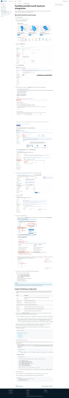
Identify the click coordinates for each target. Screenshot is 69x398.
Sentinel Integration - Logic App (6, 13)
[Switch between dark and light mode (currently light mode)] (67, 1)
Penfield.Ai (45, 391)
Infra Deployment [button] (3, 6)
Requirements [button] (3, 4)
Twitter (27, 393)
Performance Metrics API (5, 14)
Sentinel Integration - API (5, 11)
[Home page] (15, 3)
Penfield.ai (64, 1)
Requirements (11, 393)
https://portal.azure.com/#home (24, 18)
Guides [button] (15, 1)
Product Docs (11, 1)
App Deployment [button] (3, 7)
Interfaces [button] (2, 16)
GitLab (27, 391)
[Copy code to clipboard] (52, 316)
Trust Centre (19, 1)
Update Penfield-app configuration (59, 5)
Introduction (3, 3)
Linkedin (27, 394)
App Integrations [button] (3, 10)
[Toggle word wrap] (50, 316)
